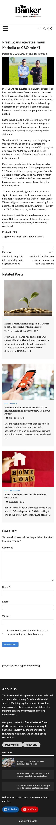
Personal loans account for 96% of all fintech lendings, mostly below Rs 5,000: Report (27, 410)
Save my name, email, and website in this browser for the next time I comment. (28, 632)
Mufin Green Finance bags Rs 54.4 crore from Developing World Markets (26, 325)
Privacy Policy (12, 744)
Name (6, 587)
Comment (8, 547)
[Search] (44, 28)
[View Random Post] (39, 28)
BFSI (15, 232)
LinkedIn (12, 809)
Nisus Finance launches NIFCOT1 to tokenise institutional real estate (33, 774)
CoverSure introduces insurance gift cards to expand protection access (33, 786)
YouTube (31, 809)
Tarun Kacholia (36, 236)
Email (6, 601)
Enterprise (15, 491)
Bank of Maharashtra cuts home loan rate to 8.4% (25, 496)
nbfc (12, 236)
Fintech (13, 404)
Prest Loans (22, 236)
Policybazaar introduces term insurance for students (30, 762)
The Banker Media (38, 53)
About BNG (31, 744)
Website (6, 616)
